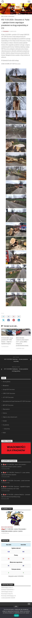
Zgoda (16, 615)
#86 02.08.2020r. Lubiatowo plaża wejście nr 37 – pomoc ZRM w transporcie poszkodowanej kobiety (22, 341)
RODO (4, 432)
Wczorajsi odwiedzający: (7, 595)
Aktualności (6, 385)
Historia (5, 413)
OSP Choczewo (16, 7)
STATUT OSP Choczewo (9, 393)
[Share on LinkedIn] (19, 318)
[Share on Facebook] (8, 318)
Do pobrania (6, 425)
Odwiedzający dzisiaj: (6, 591)
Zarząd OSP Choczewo (9, 389)
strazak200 (5, 31)
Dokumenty (7, 429)
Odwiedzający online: (6, 587)
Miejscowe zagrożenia (7, 16)
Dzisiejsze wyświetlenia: (7, 589)
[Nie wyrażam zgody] (30, 612)
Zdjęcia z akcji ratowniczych (10, 417)
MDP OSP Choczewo (8, 405)
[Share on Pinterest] (14, 318)
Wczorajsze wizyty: (6, 593)
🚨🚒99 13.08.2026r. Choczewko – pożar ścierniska (16, 480)
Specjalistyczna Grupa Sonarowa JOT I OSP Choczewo (17, 401)
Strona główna (6, 381)
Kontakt (5, 421)
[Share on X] (3, 318)
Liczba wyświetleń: (6, 598)
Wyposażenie (6, 409)
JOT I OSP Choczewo (8, 397)
